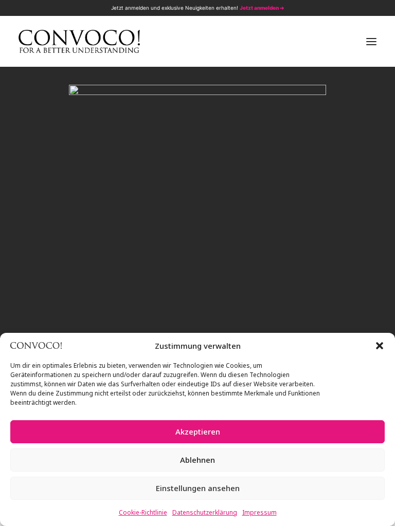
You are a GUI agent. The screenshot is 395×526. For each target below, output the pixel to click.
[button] (379, 346)
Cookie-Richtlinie (143, 512)
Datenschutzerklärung (204, 512)
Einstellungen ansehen (198, 488)
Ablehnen (197, 460)
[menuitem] (337, 8)
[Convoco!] (79, 41)
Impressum (259, 512)
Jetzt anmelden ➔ (262, 8)
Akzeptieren (197, 431)
